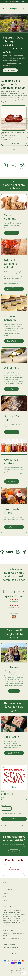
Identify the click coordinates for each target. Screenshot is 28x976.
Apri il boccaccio (12, 481)
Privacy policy (20, 968)
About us (5, 886)
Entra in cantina (12, 232)
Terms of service (10, 970)
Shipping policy (19, 970)
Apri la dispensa (12, 432)
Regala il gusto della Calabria (13, 752)
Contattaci (14, 851)
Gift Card (5, 897)
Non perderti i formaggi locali (11, 340)
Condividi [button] (5, 826)
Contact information (11, 972)
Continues (14, 691)
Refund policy (12, 968)
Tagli (2, 797)
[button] (3, 8)
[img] (14, 599)
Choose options (14, 143)
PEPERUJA (13, 966)
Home (4, 882)
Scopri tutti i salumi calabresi (13, 288)
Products (5, 893)
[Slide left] (10, 149)
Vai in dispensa (11, 389)
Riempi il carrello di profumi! (13, 526)
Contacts (5, 900)
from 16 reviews (13, 601)
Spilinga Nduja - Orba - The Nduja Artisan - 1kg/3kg (13, 133)
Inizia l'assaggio (10, 70)
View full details (20, 826)
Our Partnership (7, 889)
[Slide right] (17, 149)
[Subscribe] (23, 874)
